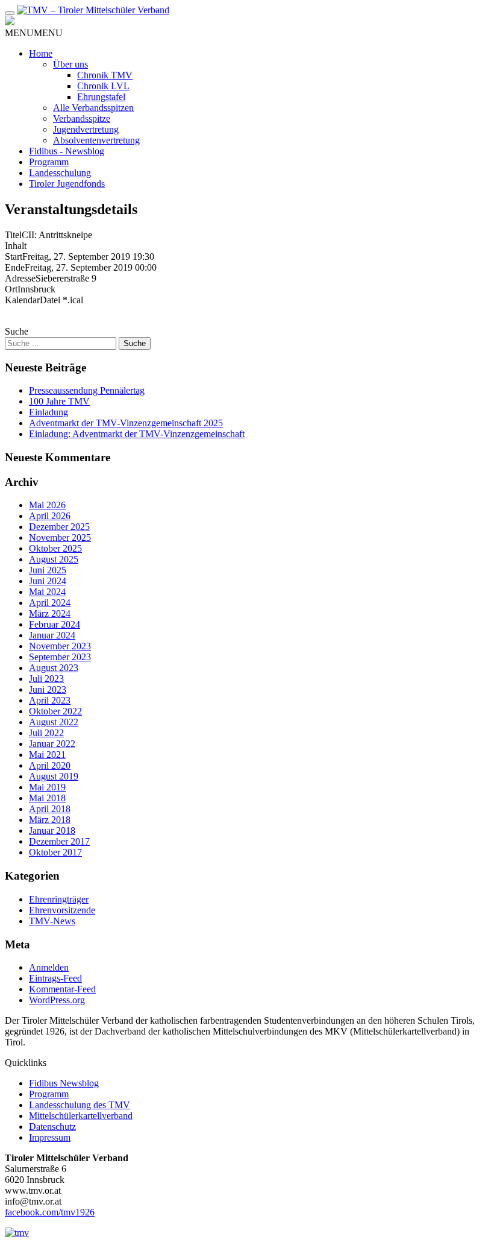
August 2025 (53, 559)
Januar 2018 (52, 830)
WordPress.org (57, 1000)
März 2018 (49, 820)
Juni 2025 (47, 570)
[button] (34, 33)
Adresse (20, 278)
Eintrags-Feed (55, 978)
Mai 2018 (47, 798)
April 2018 (49, 809)
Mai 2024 (47, 592)
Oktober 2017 (55, 852)
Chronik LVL (103, 86)
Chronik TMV (105, 75)
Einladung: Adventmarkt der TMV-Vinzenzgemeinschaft (137, 434)
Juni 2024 (47, 581)
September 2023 (60, 657)
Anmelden (49, 967)
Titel (13, 235)
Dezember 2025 (59, 527)
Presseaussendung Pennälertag (87, 390)
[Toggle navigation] (9, 13)
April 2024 (49, 602)
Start (13, 256)
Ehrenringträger (59, 899)
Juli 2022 (46, 733)
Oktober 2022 (55, 711)
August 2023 (53, 668)
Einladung (48, 412)
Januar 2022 (52, 744)
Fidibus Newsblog (64, 1083)
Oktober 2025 (55, 548)
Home (40, 53)
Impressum (49, 1137)
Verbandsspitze (81, 118)
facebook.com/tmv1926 (50, 1212)
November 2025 (60, 537)
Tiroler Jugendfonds (67, 183)
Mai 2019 (47, 787)
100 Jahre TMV (59, 401)
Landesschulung (60, 173)
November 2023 (60, 646)
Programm (49, 162)
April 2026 (49, 516)
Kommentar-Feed (62, 989)
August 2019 (53, 776)
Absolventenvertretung (96, 140)
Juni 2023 (47, 689)
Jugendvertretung (86, 129)
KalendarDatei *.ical (44, 300)
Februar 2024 (54, 624)
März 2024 (49, 613)
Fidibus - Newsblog (66, 151)
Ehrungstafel (101, 97)
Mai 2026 (47, 505)
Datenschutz (52, 1126)
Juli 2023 (46, 678)
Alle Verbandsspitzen (93, 107)
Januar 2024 (52, 635)
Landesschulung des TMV (79, 1105)
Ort (11, 289)
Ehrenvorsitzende (62, 910)
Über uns (70, 64)
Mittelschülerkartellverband (81, 1116)
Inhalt (16, 246)
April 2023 (49, 700)
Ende (15, 267)
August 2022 (53, 722)
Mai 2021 (47, 754)
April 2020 (49, 765)
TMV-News (52, 921)
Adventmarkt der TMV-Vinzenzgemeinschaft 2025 (126, 423)
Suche (16, 331)
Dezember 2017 (59, 841)
